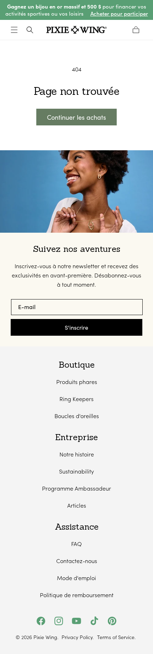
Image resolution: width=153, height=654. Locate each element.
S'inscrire (76, 327)
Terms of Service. (116, 637)
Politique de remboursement (77, 595)
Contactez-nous (76, 560)
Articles (76, 505)
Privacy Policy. (78, 637)
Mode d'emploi (76, 578)
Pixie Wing (45, 637)
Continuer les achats (76, 117)
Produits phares (76, 381)
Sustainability (76, 471)
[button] (14, 30)
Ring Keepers (76, 398)
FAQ (76, 543)
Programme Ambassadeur (76, 488)
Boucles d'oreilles (76, 416)
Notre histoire (76, 454)
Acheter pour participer (119, 13)
